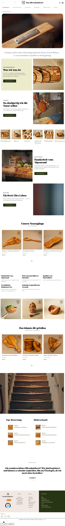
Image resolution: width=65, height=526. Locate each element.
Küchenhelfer (49, 141)
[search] (15, 2)
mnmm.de (44, 519)
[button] (9, 81)
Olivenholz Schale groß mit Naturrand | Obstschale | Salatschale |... (22, 435)
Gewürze (27, 141)
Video (43, 503)
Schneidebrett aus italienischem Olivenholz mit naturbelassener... (48, 442)
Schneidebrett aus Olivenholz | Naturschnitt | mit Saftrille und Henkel (22, 427)
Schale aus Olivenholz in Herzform (51, 355)
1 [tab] (31, 261)
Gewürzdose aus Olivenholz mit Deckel (31, 355)
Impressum (30, 497)
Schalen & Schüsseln (38, 142)
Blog (42, 497)
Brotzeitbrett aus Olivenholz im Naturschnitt (53, 251)
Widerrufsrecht (31, 503)
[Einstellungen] (60, 2)
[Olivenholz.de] (32, 2)
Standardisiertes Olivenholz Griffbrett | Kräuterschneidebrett (10, 355)
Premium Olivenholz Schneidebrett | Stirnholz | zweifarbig (49, 427)
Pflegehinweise (44, 498)
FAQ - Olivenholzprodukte (46, 507)
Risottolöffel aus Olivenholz (28, 251)
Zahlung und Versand (32, 502)
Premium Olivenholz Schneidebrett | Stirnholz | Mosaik (49, 435)
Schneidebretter (6, 141)
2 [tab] (33, 261)
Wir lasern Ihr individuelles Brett (47, 502)
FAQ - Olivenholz (45, 505)
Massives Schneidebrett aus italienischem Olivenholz (19, 442)
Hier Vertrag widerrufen (31, 506)
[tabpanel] (11, 244)
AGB (29, 500)
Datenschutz (31, 498)
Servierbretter (4, 357)
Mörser (16, 141)
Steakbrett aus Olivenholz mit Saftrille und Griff (10, 251)
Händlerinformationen (45, 500)
